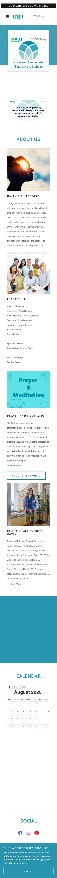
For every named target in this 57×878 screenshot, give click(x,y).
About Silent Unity (26, 475)
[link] (28, 16)
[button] (8, 16)
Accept (28, 871)
